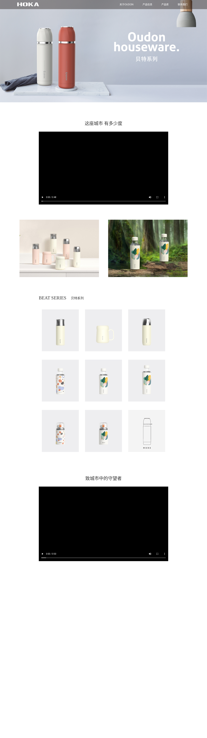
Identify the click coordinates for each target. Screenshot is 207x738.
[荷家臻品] (28, 4)
